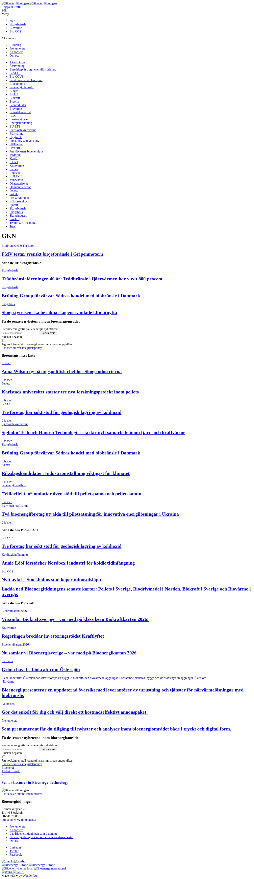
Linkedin (15, 847)
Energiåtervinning (21, 123)
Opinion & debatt (20, 187)
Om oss (14, 55)
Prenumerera (17, 48)
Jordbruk (15, 155)
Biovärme (16, 28)
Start (12, 20)
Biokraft (15, 98)
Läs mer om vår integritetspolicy (22, 348)
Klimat (14, 162)
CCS (13, 115)
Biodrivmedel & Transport (26, 80)
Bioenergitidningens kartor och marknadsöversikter (41, 837)
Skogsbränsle (18, 24)
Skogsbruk (16, 212)
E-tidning (15, 45)
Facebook (16, 854)
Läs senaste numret (14, 793)
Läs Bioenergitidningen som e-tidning (33, 833)
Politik (14, 194)
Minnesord (16, 180)
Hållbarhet (16, 144)
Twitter (14, 851)
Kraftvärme (17, 165)
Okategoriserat (19, 183)
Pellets (14, 190)
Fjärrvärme (16, 133)
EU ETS (15, 126)
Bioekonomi (17, 83)
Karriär (14, 158)
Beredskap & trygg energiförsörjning (33, 69)
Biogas (14, 90)
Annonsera (16, 52)
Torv (12, 226)
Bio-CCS (15, 31)
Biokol (14, 94)
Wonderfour (30, 875)
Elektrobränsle (19, 119)
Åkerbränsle (17, 62)
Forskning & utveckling (24, 140)
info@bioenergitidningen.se (19, 819)
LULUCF (16, 176)
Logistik (15, 172)
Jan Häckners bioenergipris (26, 151)
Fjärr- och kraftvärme (23, 130)
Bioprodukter (18, 105)
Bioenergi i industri (22, 87)
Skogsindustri (18, 215)
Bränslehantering (20, 112)
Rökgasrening (18, 201)
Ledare (14, 169)
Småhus (14, 219)
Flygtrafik (16, 137)
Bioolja (14, 101)
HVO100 (15, 148)
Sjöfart (14, 205)
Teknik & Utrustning (23, 222)
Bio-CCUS (17, 76)
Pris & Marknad (20, 197)
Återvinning (17, 66)
